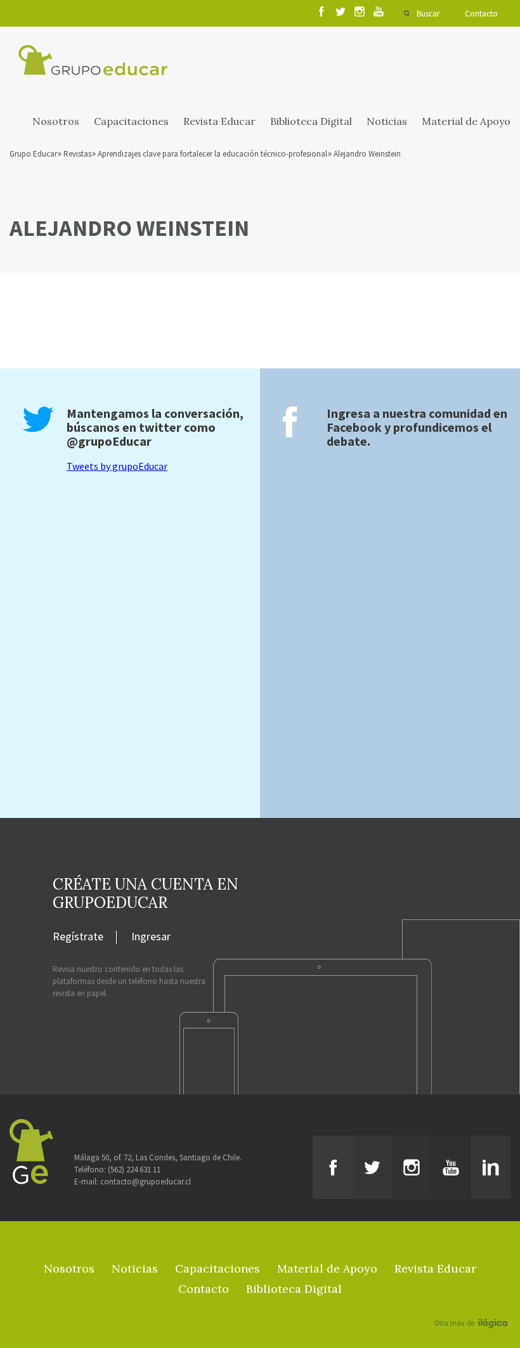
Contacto (481, 13)
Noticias (387, 121)
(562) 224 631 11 (134, 1169)
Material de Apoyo (466, 121)
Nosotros (55, 121)
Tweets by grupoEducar (117, 466)
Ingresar (151, 937)
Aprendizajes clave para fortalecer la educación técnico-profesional (212, 153)
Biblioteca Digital (311, 121)
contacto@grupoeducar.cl (145, 1181)
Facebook (354, 427)
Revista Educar (219, 121)
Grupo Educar (33, 153)
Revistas (77, 153)
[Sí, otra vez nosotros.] (472, 1305)
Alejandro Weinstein (367, 153)
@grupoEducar (109, 441)
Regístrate (78, 937)
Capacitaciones (131, 121)
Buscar (428, 13)
